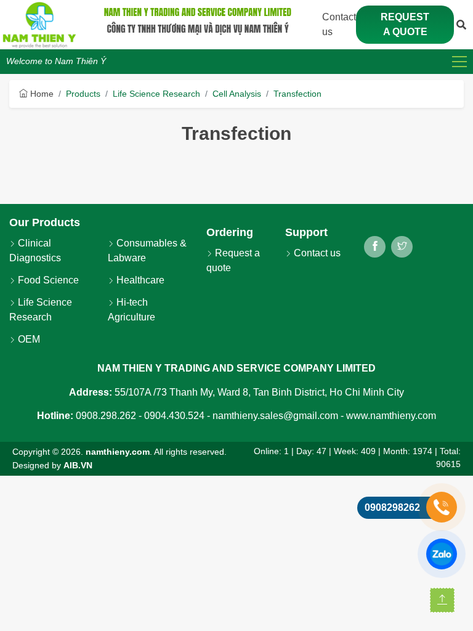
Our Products (44, 222)
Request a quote (405, 24)
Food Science (47, 280)
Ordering (229, 232)
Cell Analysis (236, 94)
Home (41, 94)
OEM (27, 339)
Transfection (297, 94)
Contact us (316, 253)
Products (83, 94)
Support (306, 232)
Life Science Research (156, 94)
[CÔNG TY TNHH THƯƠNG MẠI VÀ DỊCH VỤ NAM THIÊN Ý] (39, 24)
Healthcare (139, 280)
